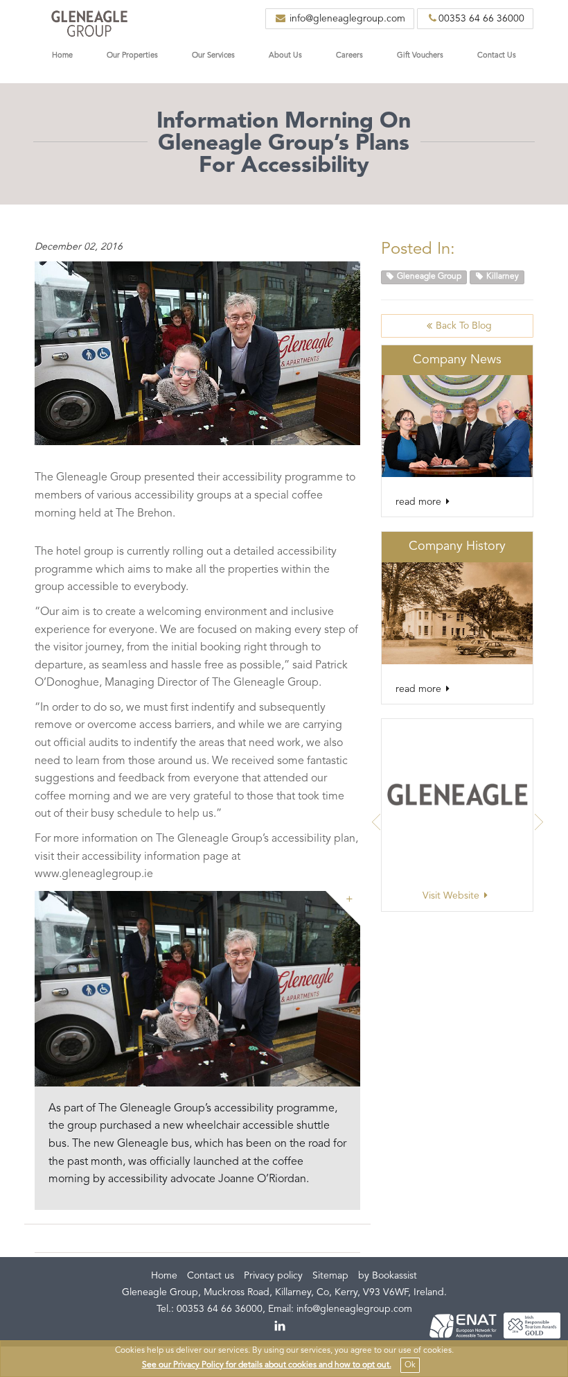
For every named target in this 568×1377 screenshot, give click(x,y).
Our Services (213, 56)
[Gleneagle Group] (89, 20)
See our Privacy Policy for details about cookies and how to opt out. (266, 1365)
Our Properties (132, 56)
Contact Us (496, 56)
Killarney (501, 276)
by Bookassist (387, 1276)
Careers (349, 56)
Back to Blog (464, 326)
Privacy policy (273, 1276)
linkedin (281, 1326)
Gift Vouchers (420, 56)
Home (62, 56)
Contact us (210, 1276)
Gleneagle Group (428, 276)
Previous (376, 823)
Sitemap (330, 1276)
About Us (285, 56)
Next (538, 823)
